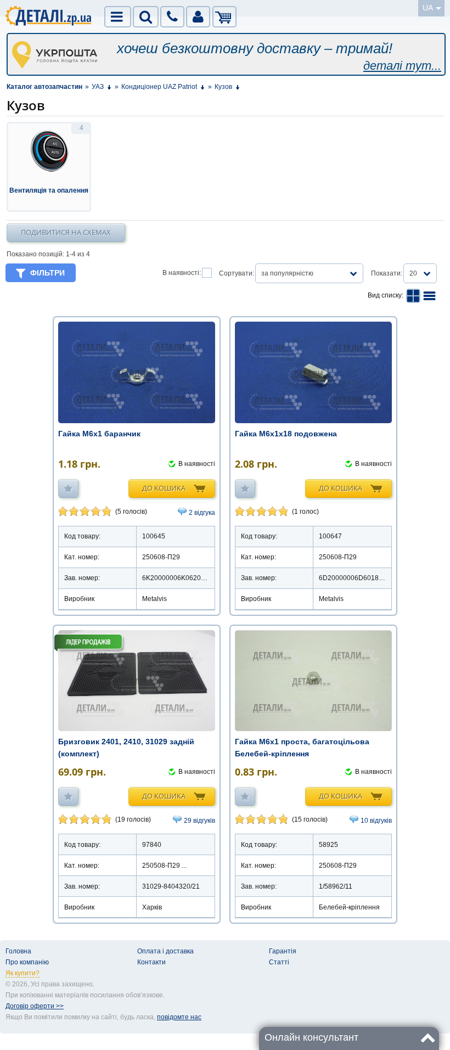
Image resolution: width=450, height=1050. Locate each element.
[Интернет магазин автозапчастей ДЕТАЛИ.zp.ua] (48, 17)
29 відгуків (199, 820)
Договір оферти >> (34, 1006)
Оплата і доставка (165, 951)
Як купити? (22, 973)
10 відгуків (376, 820)
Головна (18, 951)
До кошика (163, 488)
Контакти (151, 962)
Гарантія (282, 951)
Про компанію (27, 962)
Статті (279, 962)
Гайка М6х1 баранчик (99, 433)
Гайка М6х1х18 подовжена (286, 433)
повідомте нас (179, 1017)
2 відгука (202, 512)
